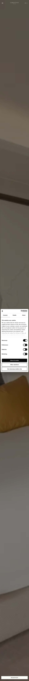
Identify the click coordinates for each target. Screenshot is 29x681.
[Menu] (2, 3)
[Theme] (26, 3)
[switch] (25, 345)
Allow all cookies (14, 360)
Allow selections (14, 364)
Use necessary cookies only (14, 369)
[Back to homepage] (14, 3)
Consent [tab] (5, 315)
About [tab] (23, 315)
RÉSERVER (14, 677)
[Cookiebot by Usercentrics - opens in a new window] (20, 311)
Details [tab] (14, 315)
